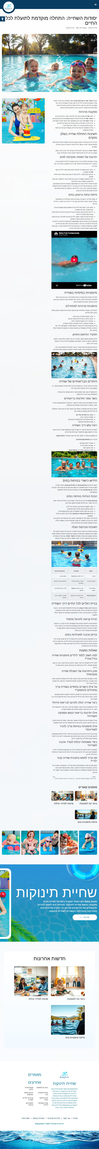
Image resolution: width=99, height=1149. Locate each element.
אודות (75, 1118)
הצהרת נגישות (38, 1118)
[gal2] (69, 843)
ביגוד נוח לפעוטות (88, 803)
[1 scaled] (49, 843)
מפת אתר (25, 1118)
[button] (2, 18)
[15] (30, 843)
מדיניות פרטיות (54, 1118)
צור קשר (66, 1118)
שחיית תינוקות (92, 28)
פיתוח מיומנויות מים (87, 822)
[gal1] (88, 843)
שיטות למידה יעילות (63, 803)
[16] (11, 843)
